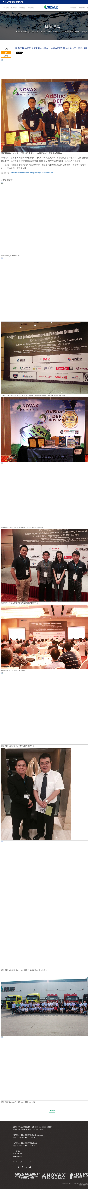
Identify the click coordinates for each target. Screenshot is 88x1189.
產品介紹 (14, 8)
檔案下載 (31, 8)
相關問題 (73, 8)
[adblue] (27, 1176)
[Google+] (18, 1167)
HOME (18, 32)
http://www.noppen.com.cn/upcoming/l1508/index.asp (32, 173)
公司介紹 (6, 8)
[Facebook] (15, 1167)
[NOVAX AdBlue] (51, 7)
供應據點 (82, 8)
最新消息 (22, 8)
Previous (52, 1111)
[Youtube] (30, 1167)
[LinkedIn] (26, 1167)
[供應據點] (54, 1176)
